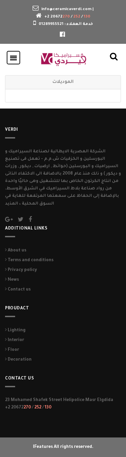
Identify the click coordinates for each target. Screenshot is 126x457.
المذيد (12, 204)
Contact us (19, 289)
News (13, 280)
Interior (15, 340)
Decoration (19, 360)
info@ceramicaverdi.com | (67, 9)
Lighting (16, 330)
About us (16, 250)
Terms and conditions (30, 260)
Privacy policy (22, 270)
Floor (13, 350)
